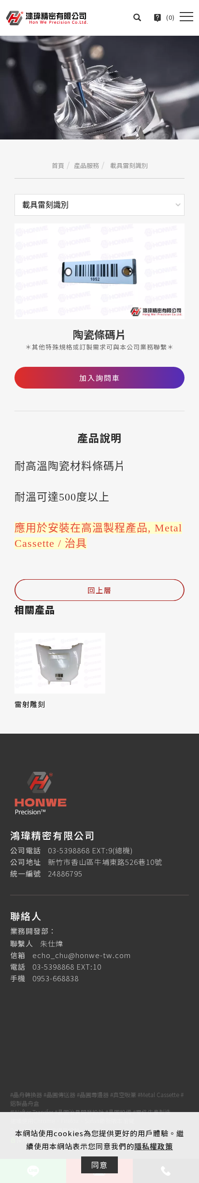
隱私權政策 (153, 1146)
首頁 (58, 165)
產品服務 (86, 165)
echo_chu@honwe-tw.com (81, 955)
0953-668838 (55, 978)
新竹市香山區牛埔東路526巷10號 (105, 862)
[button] (137, 17)
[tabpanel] (99, 87)
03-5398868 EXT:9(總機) (90, 850)
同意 (99, 1164)
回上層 (99, 590)
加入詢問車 (99, 378)
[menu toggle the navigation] (186, 17)
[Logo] (47, 17)
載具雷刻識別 (128, 165)
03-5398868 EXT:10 (66, 966)
